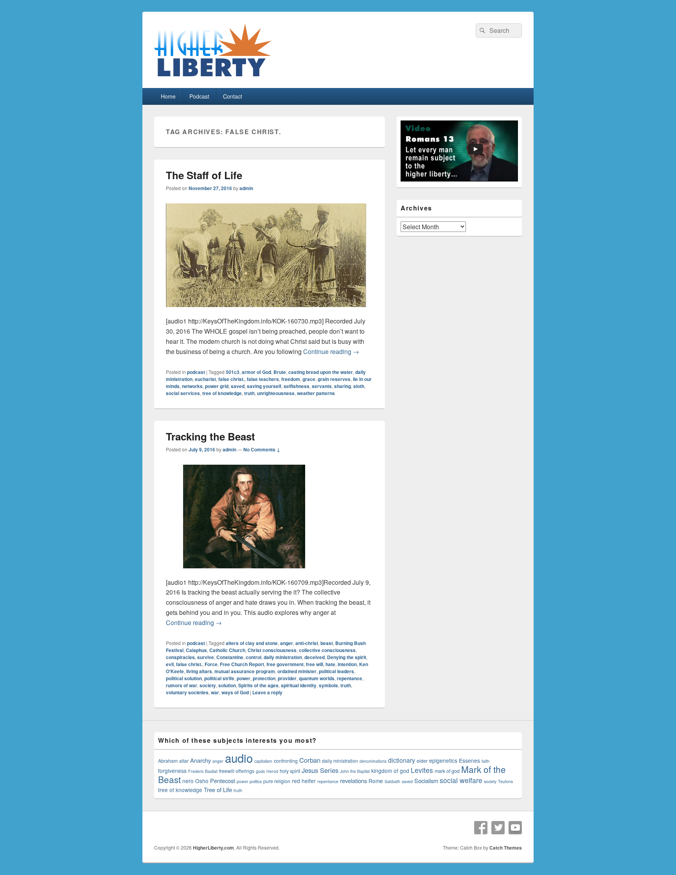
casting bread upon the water (320, 372)
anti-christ (306, 643)
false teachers (263, 379)
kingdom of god (390, 770)
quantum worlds (316, 678)
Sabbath (392, 781)
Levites (422, 770)
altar (184, 760)
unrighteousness (276, 393)
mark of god (447, 770)
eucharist (205, 379)
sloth (358, 386)
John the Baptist (355, 771)
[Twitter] (498, 827)
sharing (342, 386)
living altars (199, 671)
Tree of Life (218, 789)
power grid (216, 386)
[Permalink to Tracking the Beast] (244, 572)
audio (239, 757)
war (215, 692)
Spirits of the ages (258, 685)
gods (260, 771)
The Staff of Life (204, 175)
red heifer (304, 781)
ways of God (235, 692)
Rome (376, 781)
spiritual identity (298, 685)
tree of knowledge (222, 393)
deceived (314, 657)
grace (308, 379)
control (253, 657)
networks (192, 386)
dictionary (401, 760)
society (208, 685)
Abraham (168, 760)
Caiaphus (196, 650)
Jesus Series (320, 770)
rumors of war (181, 685)
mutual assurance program (244, 671)
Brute (279, 372)
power (243, 678)
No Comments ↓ (261, 449)
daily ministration (283, 657)
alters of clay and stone (252, 643)
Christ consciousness (272, 650)
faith (485, 761)
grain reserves (334, 379)
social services (183, 393)
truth (249, 393)
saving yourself (264, 386)
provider (287, 678)
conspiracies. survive (190, 657)
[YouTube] (515, 827)
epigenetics (443, 760)
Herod (272, 771)
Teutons (505, 781)
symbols (328, 685)
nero (188, 781)
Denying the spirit (346, 657)
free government (285, 664)
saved (238, 386)
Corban (309, 760)
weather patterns (316, 393)
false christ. (231, 379)
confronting (286, 760)
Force (211, 664)
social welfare (461, 780)
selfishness (296, 386)
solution (227, 685)
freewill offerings (236, 770)
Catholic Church (227, 650)
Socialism (426, 780)
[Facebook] (480, 827)
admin (246, 188)
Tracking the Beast (210, 436)
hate (330, 664)
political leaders (336, 671)
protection (264, 678)
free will (314, 664)
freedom (290, 379)
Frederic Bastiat (203, 771)
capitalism (263, 761)
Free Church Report (242, 664)
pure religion (276, 781)
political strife (219, 678)
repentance (349, 678)
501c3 (232, 372)
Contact (232, 96)
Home (168, 96)
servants (322, 386)
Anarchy (200, 760)
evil (170, 664)
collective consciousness (327, 650)
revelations (353, 780)
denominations (373, 761)
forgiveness (172, 770)
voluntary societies (187, 692)
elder (422, 760)
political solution (184, 678)
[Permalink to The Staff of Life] (266, 310)
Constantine (229, 657)
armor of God (256, 372)
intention (347, 664)
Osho (202, 781)
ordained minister (296, 671)
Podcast (199, 96)
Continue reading (331, 351)
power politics (249, 781)
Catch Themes (505, 847)
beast (326, 643)
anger (286, 643)
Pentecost (222, 780)
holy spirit (290, 770)
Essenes (469, 760)
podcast (196, 372)
